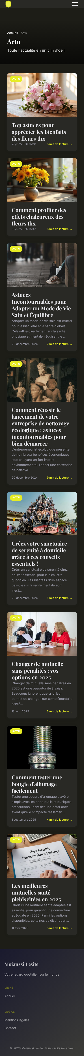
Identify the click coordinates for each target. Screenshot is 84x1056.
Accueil (12, 33)
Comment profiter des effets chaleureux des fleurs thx (39, 216)
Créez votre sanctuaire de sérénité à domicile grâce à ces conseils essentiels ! (39, 553)
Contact (10, 1028)
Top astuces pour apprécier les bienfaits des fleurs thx (39, 131)
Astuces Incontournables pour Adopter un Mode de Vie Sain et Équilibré (41, 304)
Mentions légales (16, 1020)
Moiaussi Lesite (21, 964)
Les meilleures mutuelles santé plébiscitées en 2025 (36, 892)
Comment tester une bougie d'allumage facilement (37, 783)
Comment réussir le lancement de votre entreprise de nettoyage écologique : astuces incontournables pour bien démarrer (40, 426)
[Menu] (75, 4)
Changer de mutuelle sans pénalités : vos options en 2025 (37, 670)
